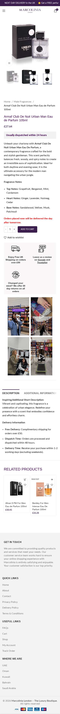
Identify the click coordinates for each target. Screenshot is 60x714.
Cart (4, 634)
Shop (5, 639)
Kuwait (6, 677)
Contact (6, 596)
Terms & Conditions (12, 613)
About (5, 590)
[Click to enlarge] (9, 63)
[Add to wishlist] (25, 484)
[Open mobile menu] (4, 11)
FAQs (5, 628)
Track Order (8, 651)
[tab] (10, 392)
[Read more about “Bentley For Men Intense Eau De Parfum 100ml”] (52, 479)
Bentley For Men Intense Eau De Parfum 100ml (40, 506)
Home (7, 101)
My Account (9, 645)
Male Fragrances (23, 101)
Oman (5, 671)
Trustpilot (42, 262)
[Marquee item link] (19, 3)
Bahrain (6, 682)
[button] (25, 479)
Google (42, 260)
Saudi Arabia (9, 688)
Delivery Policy (10, 607)
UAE (4, 665)
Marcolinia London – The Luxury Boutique (34, 701)
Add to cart (27, 229)
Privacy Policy (10, 602)
